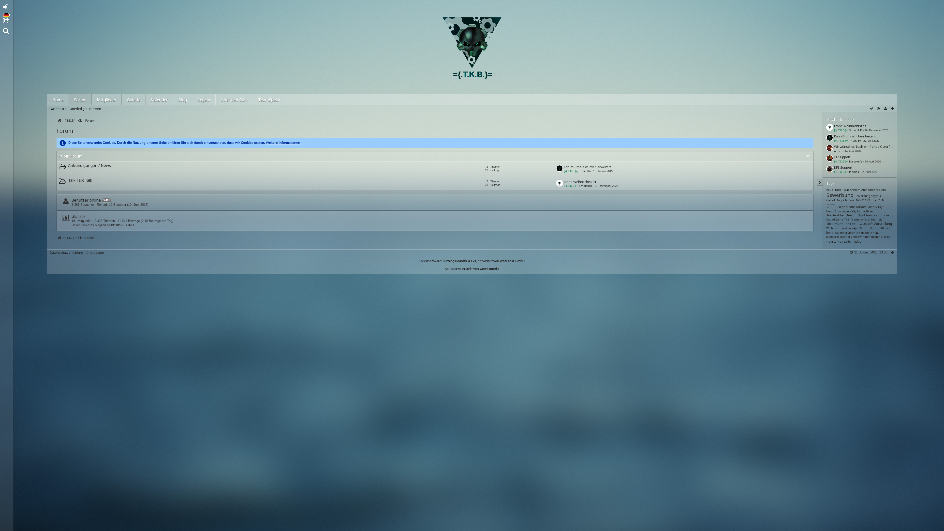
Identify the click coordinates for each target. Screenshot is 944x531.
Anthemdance (870, 190)
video (858, 241)
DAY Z (860, 200)
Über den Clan (234, 100)
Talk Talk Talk (80, 180)
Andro (838, 151)
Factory (872, 207)
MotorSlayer (865, 211)
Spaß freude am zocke (873, 215)
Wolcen (864, 228)
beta (830, 232)
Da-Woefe (855, 161)
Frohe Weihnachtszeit (580, 181)
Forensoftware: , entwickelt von (472, 261)
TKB (846, 219)
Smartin (851, 215)
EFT (831, 205)
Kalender (159, 100)
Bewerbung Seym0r (868, 196)
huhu (876, 233)
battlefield (884, 228)
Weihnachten (835, 228)
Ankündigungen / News (89, 165)
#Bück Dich (833, 190)
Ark (883, 190)
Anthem (855, 190)
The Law (850, 224)
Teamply (876, 219)
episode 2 (865, 233)
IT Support (842, 157)
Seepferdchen (835, 215)
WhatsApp (851, 228)
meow (857, 236)
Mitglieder (107, 100)
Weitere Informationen (283, 142)
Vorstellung (883, 223)
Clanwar (849, 200)
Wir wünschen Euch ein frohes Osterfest (864, 146)
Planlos (854, 172)
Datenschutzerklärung (66, 252)
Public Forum (70, 156)
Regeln (203, 100)
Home (58, 100)
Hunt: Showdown (837, 211)
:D (882, 200)
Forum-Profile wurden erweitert (587, 167)
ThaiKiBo (585, 171)
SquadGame (834, 219)
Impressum (95, 252)
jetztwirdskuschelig (839, 236)
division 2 (851, 233)
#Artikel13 (873, 200)
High (881, 207)
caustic (839, 233)
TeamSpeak (269, 100)
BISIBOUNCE (125, 225)
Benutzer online (86, 200)
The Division (834, 224)
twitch (848, 241)
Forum (80, 100)
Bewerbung (840, 195)
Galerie (133, 100)
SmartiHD (585, 186)
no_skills (884, 236)
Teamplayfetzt (860, 219)
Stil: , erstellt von (472, 268)
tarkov (838, 241)
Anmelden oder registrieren (7, 8)
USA (859, 224)
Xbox (873, 228)
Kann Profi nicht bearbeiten (854, 136)
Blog (182, 100)
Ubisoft (868, 224)
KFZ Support (843, 167)
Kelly (853, 211)
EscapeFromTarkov (851, 207)
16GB (845, 190)
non (829, 241)
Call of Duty (834, 200)
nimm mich (870, 236)
